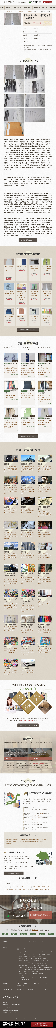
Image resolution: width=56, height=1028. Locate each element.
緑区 (20, 889)
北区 (48, 886)
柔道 (39, 951)
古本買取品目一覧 (21, 950)
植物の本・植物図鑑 (41, 963)
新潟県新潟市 (9, 839)
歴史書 (20, 960)
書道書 (34, 956)
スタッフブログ (44, 989)
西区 (16, 889)
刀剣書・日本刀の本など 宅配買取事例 (10, 396)
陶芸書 (48, 954)
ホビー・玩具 (35, 971)
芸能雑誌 (21, 973)
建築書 (43, 954)
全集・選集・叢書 (48, 967)
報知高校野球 (44, 965)
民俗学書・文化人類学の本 (40, 969)
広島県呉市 (41, 841)
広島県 (38, 822)
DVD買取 (40, 967)
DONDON (41, 973)
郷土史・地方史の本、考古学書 (25, 969)
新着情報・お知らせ (21, 989)
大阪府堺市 (22, 841)
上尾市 (8, 886)
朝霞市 (12, 886)
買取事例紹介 (17, 7)
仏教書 (44, 958)
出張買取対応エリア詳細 (13, 873)
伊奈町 (17, 886)
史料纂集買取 (36, 960)
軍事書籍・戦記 (22, 954)
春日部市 (47, 889)
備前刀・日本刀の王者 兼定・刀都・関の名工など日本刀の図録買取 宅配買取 (44, 398)
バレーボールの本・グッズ (24, 971)
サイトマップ (20, 944)
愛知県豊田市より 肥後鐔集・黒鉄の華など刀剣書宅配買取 (44, 422)
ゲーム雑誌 (21, 975)
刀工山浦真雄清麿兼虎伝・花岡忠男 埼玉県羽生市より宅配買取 (10, 370)
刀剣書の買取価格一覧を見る (27, 329)
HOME (4, 11)
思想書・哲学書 (37, 958)
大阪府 (33, 817)
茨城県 (32, 934)
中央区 (11, 889)
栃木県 (42, 934)
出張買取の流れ (27, 983)
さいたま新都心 (34, 889)
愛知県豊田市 (36, 839)
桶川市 (41, 889)
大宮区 (43, 886)
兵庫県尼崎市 (28, 841)
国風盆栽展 (50, 963)
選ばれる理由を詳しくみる (27, 725)
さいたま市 (28, 886)
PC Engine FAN (43, 977)
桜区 (8, 889)
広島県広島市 (9, 843)
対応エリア (37, 7)
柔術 (43, 951)
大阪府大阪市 (16, 841)
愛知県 (39, 815)
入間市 (22, 886)
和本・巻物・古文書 (23, 958)
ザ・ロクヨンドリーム (25, 979)
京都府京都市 (9, 841)
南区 (24, 889)
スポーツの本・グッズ (34, 965)
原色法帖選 (40, 956)
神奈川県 (23, 934)
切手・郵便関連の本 (23, 965)
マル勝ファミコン (34, 977)
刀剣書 (29, 954)
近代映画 (35, 973)
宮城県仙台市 (16, 839)
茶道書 (20, 956)
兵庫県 (33, 819)
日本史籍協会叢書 (27, 960)
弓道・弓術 (33, 951)
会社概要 (52, 7)
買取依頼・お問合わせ (22, 985)
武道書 (20, 951)
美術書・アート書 (36, 954)
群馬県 (50, 934)
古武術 (51, 951)
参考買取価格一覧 (11, 11)
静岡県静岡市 (22, 839)
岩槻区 (33, 886)
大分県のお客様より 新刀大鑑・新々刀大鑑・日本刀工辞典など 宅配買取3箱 (44, 371)
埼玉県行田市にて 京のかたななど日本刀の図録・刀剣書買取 (27, 395)
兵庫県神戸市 (35, 841)
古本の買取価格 (19, 11)
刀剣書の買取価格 (28, 11)
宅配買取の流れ (36, 983)
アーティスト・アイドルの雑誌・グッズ (27, 967)
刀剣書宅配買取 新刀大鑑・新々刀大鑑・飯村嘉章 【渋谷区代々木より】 (10, 426)
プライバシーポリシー (46, 942)
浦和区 (38, 886)
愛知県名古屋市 (43, 839)
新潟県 (41, 813)
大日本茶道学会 (27, 956)
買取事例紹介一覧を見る (27, 436)
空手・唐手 (26, 951)
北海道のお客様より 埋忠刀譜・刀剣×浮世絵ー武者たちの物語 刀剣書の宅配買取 (27, 371)
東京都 (4, 934)
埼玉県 (13, 934)
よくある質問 (44, 983)
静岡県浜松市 (29, 839)
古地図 (31, 958)
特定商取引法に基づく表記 (34, 942)
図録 (47, 960)
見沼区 (28, 889)
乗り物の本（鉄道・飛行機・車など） (27, 963)
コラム (37, 989)
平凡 (30, 973)
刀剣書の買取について (27, 240)
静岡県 (35, 815)
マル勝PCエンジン (24, 977)
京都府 (39, 817)
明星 (26, 973)
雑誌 (49, 969)
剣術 (47, 951)
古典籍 (42, 960)
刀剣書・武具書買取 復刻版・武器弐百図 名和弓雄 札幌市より (27, 422)
